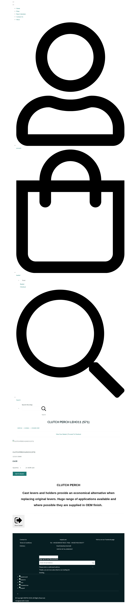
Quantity (15, 467)
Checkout (23, 287)
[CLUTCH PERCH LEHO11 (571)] (15, 447)
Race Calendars (21, 14)
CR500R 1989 (35, 428)
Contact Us (19, 17)
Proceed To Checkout (74, 434)
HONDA (26, 428)
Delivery (22, 546)
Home (18, 8)
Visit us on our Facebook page (105, 539)
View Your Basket (61, 434)
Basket (22, 284)
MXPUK (20, 428)
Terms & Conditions (26, 543)
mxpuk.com (63, 539)
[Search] (43, 408)
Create (27, 601)
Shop (17, 11)
